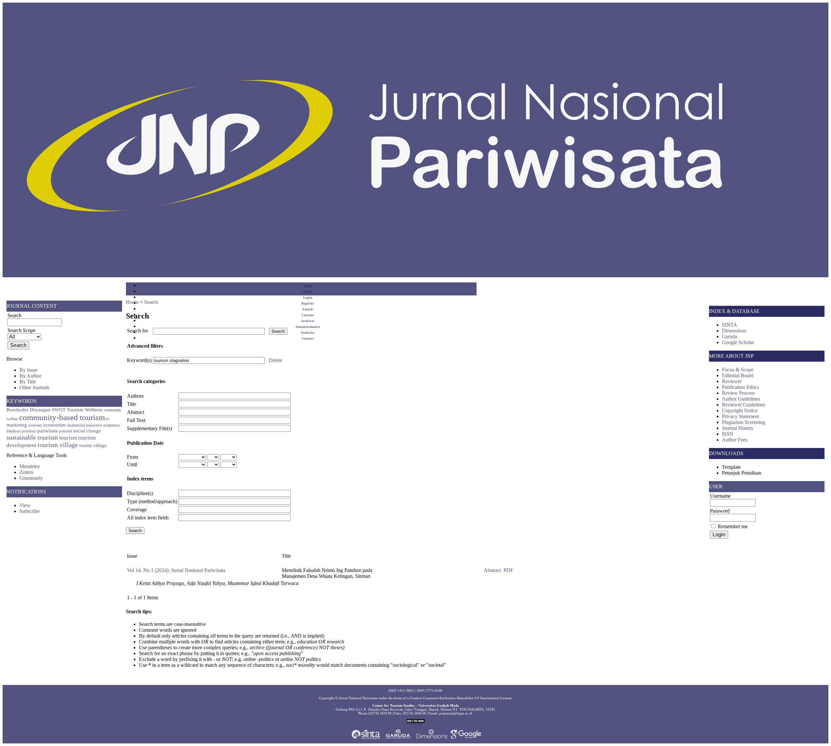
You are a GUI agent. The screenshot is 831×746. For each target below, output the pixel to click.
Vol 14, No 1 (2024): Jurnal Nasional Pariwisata (176, 570)
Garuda (729, 336)
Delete (275, 360)
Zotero (26, 472)
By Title (27, 381)
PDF (508, 570)
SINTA (729, 325)
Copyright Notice (740, 410)
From (132, 457)
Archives (308, 321)
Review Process (738, 393)
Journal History (737, 428)
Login (308, 297)
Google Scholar (738, 342)
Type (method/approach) (152, 501)
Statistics (308, 332)
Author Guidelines (741, 399)
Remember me (733, 526)
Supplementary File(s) (149, 428)
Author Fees (734, 439)
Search (308, 309)
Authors (135, 396)
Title (131, 404)
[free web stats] (416, 722)
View (25, 505)
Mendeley (29, 466)
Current (308, 315)
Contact (308, 338)
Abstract (135, 412)
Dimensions (734, 330)
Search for (137, 330)
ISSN (727, 434)
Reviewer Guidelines (743, 404)
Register (308, 303)
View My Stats (415, 724)
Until (132, 464)
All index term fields (148, 517)
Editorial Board (737, 375)
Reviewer (732, 381)
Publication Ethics (740, 387)
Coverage (137, 509)
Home (308, 286)
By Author (30, 376)
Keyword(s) (139, 360)
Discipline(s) (140, 493)
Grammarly (31, 478)
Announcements (307, 327)
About (308, 291)
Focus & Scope (737, 369)
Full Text (136, 420)
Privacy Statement (740, 416)
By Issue (28, 370)
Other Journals (34, 387)
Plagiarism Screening (743, 422)
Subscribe (29, 511)
